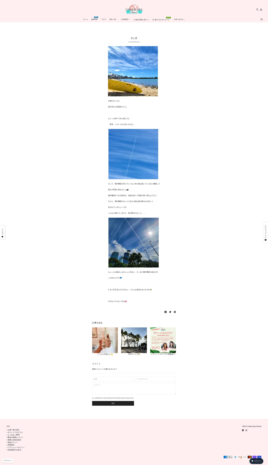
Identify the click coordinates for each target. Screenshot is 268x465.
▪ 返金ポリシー (12, 442)
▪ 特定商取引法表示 (14, 450)
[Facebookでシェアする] (165, 312)
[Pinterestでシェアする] (175, 312)
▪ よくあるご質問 (13, 435)
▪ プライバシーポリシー (15, 447)
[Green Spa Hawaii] (134, 9)
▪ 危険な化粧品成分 (14, 440)
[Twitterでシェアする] (170, 312)
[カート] (262, 19)
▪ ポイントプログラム (15, 432)
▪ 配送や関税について (15, 437)
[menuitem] (86, 19)
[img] (257, 9)
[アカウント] (261, 9)
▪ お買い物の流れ (13, 430)
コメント (97, 385)
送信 (113, 403)
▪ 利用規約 (10, 445)
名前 (95, 379)
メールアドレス (142, 379)
